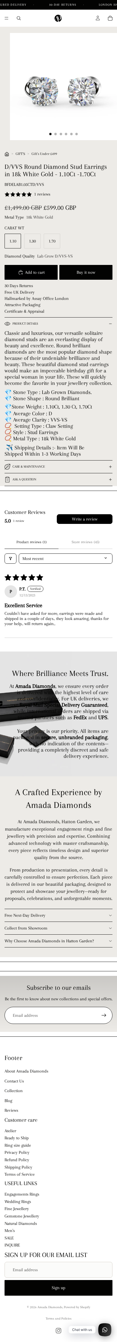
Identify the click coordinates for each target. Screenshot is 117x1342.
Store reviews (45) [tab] (85, 542)
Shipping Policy (18, 1167)
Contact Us (14, 1081)
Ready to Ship (17, 1137)
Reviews (11, 1110)
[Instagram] (58, 1330)
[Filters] (10, 558)
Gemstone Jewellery (22, 1216)
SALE (9, 1238)
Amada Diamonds (49, 1307)
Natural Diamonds (21, 1223)
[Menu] (6, 18)
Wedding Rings (18, 1201)
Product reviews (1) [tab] (31, 542)
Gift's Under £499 (44, 154)
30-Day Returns (63, 5)
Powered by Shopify (77, 1307)
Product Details (25, 323)
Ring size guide (18, 1145)
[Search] (18, 18)
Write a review (84, 519)
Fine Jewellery (17, 1209)
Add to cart (35, 272)
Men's (10, 1230)
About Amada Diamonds (26, 1071)
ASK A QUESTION (24, 479)
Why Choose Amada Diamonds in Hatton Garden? (49, 940)
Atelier (10, 1130)
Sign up (58, 1287)
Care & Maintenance (28, 466)
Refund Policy (17, 1159)
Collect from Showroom (26, 928)
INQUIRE (12, 1245)
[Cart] (110, 18)
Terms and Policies (59, 1318)
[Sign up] (104, 1015)
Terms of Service (20, 1174)
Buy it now (86, 272)
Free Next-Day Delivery (25, 915)
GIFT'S (20, 154)
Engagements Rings (22, 1194)
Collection (14, 1090)
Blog (8, 1100)
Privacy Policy (17, 1152)
